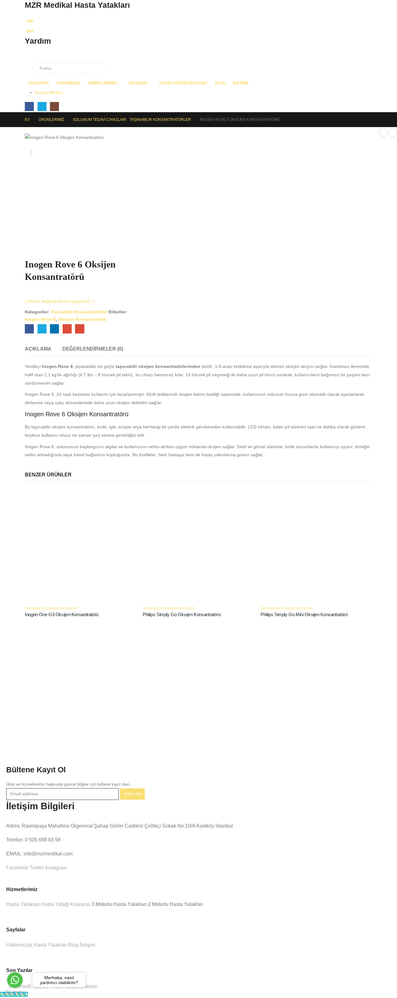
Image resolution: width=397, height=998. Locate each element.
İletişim (240, 83)
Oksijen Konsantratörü (82, 319)
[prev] (383, 132)
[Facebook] (29, 106)
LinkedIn (54, 328)
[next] (392, 132)
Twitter (42, 328)
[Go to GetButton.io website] (15, 992)
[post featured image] (80, 543)
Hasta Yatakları (23, 904)
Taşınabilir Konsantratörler (79, 311)
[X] (42, 106)
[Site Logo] (53, 59)
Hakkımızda (69, 83)
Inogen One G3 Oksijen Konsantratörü (61, 614)
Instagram (55, 867)
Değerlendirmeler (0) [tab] (92, 348)
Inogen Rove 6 (40, 319)
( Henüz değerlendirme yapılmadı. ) (60, 301)
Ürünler (138, 83)
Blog (220, 83)
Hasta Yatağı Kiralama (183, 83)
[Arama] (101, 68)
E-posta (79, 328)
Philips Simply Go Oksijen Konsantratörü (182, 614)
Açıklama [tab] (38, 348)
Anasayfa (39, 83)
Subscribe (132, 794)
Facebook (29, 328)
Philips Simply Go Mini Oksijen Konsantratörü (304, 614)
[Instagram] (54, 106)
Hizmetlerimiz (102, 83)
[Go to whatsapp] (15, 980)
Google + (67, 328)
